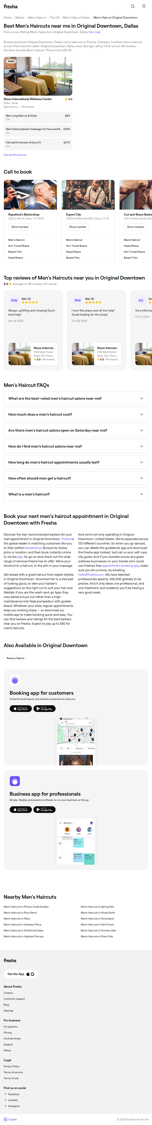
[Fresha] (11, 6)
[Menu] (143, 6)
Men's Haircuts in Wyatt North (98, 912)
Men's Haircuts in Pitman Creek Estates (26, 906)
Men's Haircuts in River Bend (20, 912)
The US (54, 17)
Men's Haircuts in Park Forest (97, 924)
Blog (6, 1004)
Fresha (66, 539)
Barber (19, 17)
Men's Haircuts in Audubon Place (22, 924)
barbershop (33, 548)
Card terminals (12, 1038)
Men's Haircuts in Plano (17, 918)
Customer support (14, 998)
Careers (8, 992)
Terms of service (13, 1072)
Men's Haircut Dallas (76, 17)
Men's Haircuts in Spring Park (97, 906)
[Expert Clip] (88, 221)
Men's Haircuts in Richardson (97, 918)
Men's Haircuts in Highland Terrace (24, 936)
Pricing (8, 1032)
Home (8, 17)
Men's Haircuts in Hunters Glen (98, 930)
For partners (11, 1026)
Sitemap (8, 1010)
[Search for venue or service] (132, 6)
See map (94, 32)
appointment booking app (120, 565)
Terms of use (11, 1078)
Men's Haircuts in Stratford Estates (24, 930)
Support (8, 1044)
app (20, 556)
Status (7, 1050)
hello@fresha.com (91, 574)
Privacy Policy (11, 1066)
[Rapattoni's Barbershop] (30, 221)
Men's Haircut (37, 17)
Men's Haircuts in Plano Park (97, 936)
